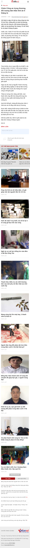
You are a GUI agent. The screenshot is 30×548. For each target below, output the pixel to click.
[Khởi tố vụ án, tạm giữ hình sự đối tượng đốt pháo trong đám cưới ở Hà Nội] (15, 395)
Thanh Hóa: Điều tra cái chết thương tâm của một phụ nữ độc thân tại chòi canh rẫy (14, 284)
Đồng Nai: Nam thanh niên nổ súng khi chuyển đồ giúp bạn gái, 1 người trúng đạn (14, 377)
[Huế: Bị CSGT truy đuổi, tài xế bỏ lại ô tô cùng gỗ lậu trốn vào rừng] (15, 209)
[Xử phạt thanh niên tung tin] (15, 426)
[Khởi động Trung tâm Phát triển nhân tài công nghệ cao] (9, 154)
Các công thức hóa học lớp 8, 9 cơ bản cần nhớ (12, 497)
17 (11, 486)
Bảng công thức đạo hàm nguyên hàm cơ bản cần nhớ (14, 481)
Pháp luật (5, 5)
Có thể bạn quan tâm (9, 146)
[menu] (1, 1)
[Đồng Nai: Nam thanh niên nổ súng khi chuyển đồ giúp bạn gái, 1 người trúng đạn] (15, 364)
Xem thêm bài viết (15, 474)
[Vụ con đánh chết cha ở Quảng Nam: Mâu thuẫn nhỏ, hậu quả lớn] (15, 455)
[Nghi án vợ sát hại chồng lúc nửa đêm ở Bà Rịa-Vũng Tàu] (15, 239)
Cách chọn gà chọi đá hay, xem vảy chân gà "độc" (13, 520)
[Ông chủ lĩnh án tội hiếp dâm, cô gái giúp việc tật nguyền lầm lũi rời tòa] (15, 178)
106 (26, 497)
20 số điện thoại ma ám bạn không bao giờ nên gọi (13, 501)
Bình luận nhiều (22, 478)
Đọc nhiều (8, 478)
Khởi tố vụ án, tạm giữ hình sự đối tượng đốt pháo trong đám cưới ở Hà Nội (14, 408)
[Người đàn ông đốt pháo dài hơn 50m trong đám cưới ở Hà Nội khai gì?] (15, 333)
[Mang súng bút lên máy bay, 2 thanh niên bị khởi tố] (15, 302)
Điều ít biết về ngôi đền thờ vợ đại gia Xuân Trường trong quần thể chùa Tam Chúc (13, 510)
